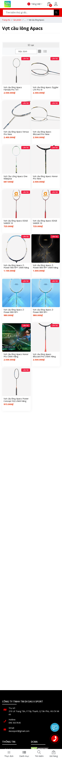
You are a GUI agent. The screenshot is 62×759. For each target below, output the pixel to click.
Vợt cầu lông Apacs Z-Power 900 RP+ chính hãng (16, 266)
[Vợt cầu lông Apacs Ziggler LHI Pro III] (45, 70)
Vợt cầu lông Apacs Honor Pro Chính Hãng (16, 355)
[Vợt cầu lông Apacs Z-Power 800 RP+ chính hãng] (45, 248)
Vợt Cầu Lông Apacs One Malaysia (15, 177)
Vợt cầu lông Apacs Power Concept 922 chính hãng (16, 400)
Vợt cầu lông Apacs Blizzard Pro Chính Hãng (44, 355)
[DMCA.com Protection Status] (39, 748)
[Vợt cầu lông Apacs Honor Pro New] (45, 159)
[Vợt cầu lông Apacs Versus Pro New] (16, 115)
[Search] (56, 12)
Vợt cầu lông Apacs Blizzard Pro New (42, 133)
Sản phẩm (17, 20)
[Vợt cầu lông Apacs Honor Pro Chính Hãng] (16, 337)
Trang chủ (6, 20)
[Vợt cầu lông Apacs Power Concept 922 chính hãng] (16, 382)
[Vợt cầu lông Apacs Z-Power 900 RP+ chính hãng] (16, 248)
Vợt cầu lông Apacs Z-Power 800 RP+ (14, 311)
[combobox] (26, 51)
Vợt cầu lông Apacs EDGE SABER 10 (16, 222)
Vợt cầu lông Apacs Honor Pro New (45, 177)
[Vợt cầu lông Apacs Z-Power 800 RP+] (16, 293)
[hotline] (54, 738)
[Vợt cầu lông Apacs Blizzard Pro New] (45, 115)
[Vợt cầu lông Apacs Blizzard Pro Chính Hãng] (45, 337)
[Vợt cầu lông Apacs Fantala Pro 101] (16, 70)
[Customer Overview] (56, 4)
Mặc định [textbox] (22, 51)
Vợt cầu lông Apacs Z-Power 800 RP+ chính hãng (45, 266)
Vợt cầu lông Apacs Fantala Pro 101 (13, 88)
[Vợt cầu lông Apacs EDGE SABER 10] (16, 204)
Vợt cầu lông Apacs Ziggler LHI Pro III (45, 88)
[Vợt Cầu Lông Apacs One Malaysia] (16, 159)
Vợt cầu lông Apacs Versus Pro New (16, 133)
